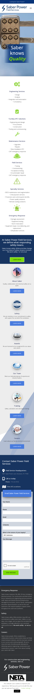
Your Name (6, 502)
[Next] (31, 40)
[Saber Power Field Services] (15, 8)
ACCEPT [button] (17, 691)
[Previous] (2, 40)
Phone (5, 509)
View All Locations (14, 487)
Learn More (17, 259)
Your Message (7, 539)
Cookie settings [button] (25, 688)
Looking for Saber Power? (17, 2)
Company (6, 525)
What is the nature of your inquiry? (14, 532)
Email (4, 517)
